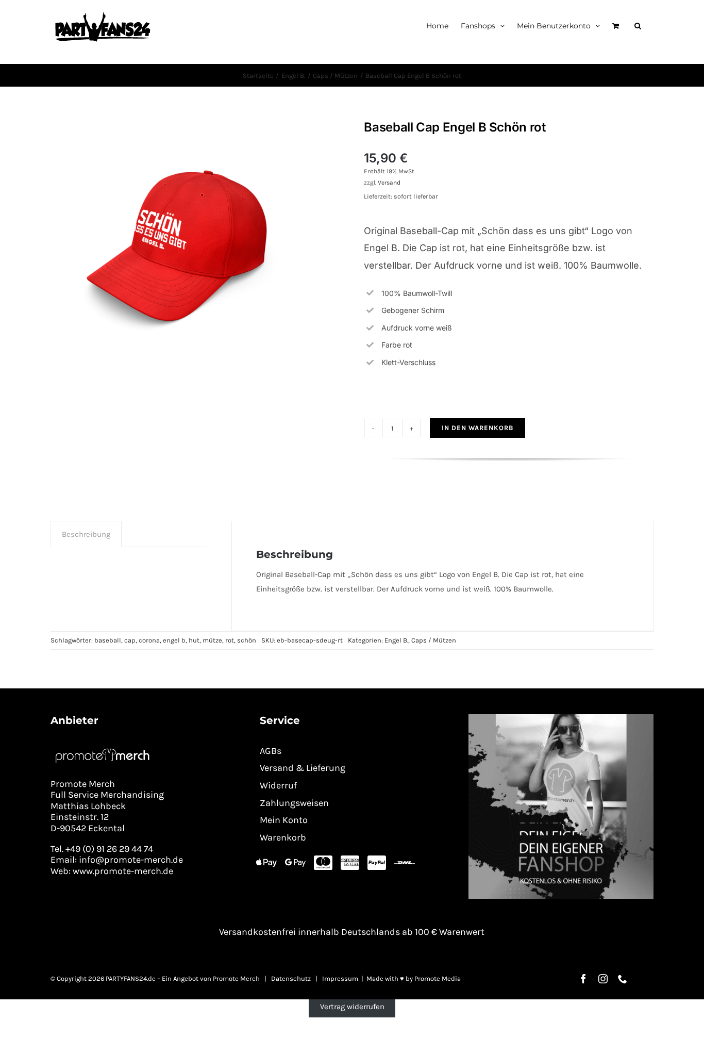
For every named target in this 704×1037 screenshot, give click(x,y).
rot (229, 640)
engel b (174, 640)
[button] (637, 25)
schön (246, 640)
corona (149, 640)
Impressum (340, 978)
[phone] (622, 978)
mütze (212, 640)
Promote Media (437, 978)
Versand (389, 182)
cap (130, 640)
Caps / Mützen (433, 640)
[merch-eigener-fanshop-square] (560, 717)
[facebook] (583, 978)
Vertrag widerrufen (352, 1006)
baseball (107, 640)
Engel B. (396, 640)
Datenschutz (291, 978)
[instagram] (603, 978)
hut (194, 640)
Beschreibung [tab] (86, 534)
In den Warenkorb (477, 428)
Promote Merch (236, 978)
